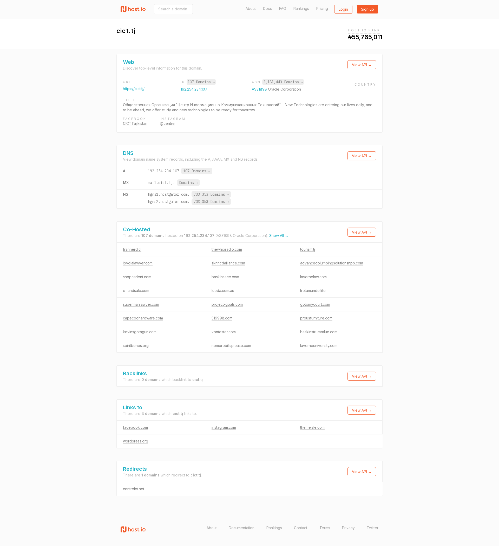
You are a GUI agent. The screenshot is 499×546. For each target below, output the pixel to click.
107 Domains (201, 82)
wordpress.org (135, 441)
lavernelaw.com (313, 277)
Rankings (301, 8)
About (251, 8)
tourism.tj (307, 249)
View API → (362, 65)
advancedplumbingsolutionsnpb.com (331, 263)
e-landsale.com (136, 290)
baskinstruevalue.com (318, 332)
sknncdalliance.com (228, 263)
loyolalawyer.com (138, 263)
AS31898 (260, 89)
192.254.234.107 (194, 89)
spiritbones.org (136, 345)
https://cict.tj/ (134, 88)
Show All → (278, 235)
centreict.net (133, 489)
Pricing (322, 8)
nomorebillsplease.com (231, 345)
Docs (267, 8)
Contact (300, 527)
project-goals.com (227, 304)
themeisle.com (312, 427)
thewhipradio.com (227, 249)
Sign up (367, 9)
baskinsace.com (225, 277)
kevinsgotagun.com (139, 332)
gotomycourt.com (315, 304)
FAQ (282, 8)
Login (343, 9)
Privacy (348, 527)
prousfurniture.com (316, 318)
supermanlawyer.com (141, 304)
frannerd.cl (132, 249)
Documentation (241, 527)
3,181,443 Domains (283, 82)
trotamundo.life (313, 290)
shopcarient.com (137, 277)
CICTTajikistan (135, 123)
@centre (167, 123)
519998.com (222, 318)
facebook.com (135, 427)
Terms (324, 527)
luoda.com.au (223, 290)
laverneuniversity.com (318, 345)
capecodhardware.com (143, 318)
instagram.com (224, 427)
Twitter (372, 527)
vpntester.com (224, 332)
